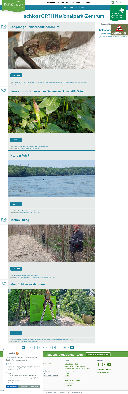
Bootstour (44, 210)
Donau (36, 210)
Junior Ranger (110, 33)
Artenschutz (29, 82)
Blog (71, 7)
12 (57, 347)
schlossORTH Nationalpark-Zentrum (69, 82)
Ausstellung (83, 82)
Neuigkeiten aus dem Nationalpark (30, 148)
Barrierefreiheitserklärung (74, 392)
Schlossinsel (44, 277)
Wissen (61, 2)
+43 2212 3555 (44, 373)
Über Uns (80, 2)
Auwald (20, 146)
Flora (15, 146)
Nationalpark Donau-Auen (50, 82)
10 (50, 347)
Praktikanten (52, 277)
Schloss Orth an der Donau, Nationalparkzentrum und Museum (77, 367)
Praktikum (40, 339)
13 (61, 347)
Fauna (15, 82)
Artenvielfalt (37, 82)
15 (68, 347)
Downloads (80, 7)
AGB (55, 392)
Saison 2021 (33, 339)
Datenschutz (62, 392)
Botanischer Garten (34, 146)
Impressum (49, 392)
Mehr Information (13, 382)
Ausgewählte (23, 386)
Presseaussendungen (72, 380)
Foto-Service (69, 383)
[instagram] (104, 364)
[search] (117, 2)
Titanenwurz (44, 146)
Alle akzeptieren (12, 386)
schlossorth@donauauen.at (48, 376)
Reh (39, 210)
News (65, 7)
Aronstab (25, 146)
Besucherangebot (71, 364)
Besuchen (51, 2)
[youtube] (109, 364)
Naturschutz (108, 34)
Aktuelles (70, 2)
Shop (88, 2)
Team (31, 210)
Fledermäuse (22, 82)
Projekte (117, 36)
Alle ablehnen (34, 386)
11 (54, 347)
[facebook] (98, 364)
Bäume (36, 275)
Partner (67, 376)
